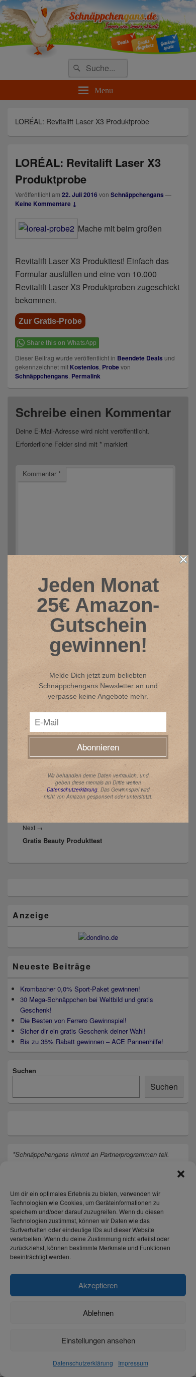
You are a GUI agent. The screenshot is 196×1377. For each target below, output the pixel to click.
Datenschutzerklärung (72, 789)
